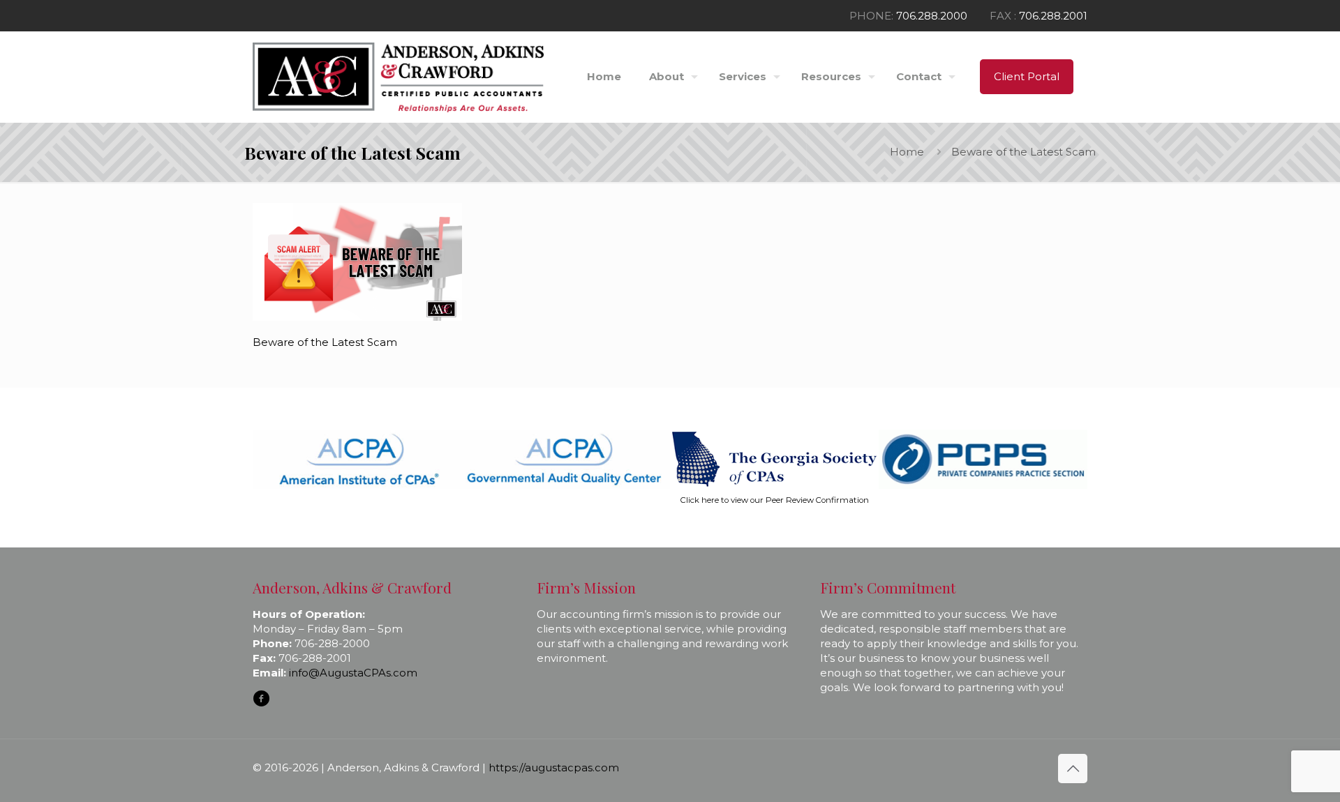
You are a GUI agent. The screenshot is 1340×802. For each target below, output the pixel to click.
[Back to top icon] (1072, 768)
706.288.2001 (1053, 15)
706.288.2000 (931, 15)
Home (907, 151)
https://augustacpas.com (554, 767)
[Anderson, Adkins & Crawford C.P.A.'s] (398, 76)
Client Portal (1026, 76)
